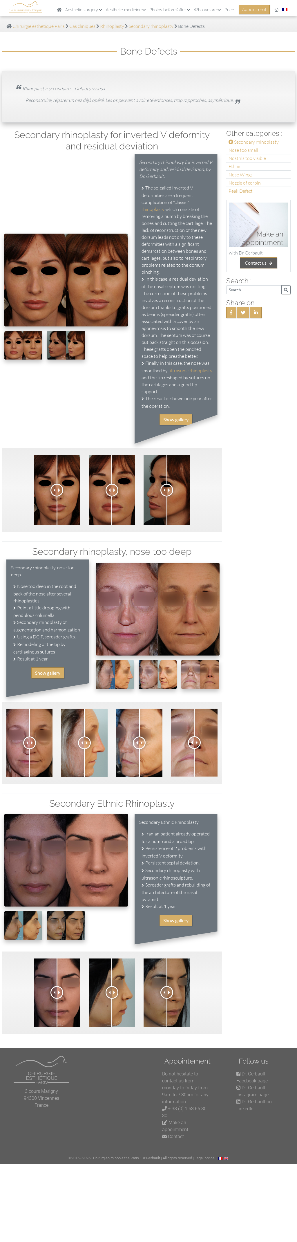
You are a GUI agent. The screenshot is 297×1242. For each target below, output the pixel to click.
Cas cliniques (82, 26)
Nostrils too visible (247, 158)
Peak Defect (241, 191)
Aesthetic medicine (124, 9)
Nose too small (243, 150)
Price (229, 9)
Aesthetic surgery (81, 9)
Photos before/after (167, 9)
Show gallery (176, 419)
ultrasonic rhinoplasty (190, 370)
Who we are (205, 9)
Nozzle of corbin (245, 183)
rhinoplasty (153, 209)
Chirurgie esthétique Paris (38, 26)
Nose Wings (241, 175)
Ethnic (235, 166)
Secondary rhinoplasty (151, 26)
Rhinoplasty (112, 26)
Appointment (254, 9)
